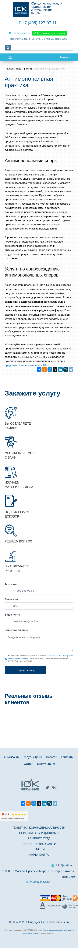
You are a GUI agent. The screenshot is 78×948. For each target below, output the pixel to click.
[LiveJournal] (65, 369)
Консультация (46, 763)
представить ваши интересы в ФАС (26, 365)
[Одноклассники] (44, 369)
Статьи (28, 763)
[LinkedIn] (60, 369)
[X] (55, 369)
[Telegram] (71, 369)
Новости (51, 757)
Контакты (67, 757)
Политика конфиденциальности (39, 827)
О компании (11, 757)
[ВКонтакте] (39, 369)
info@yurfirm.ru (21, 33)
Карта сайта (39, 854)
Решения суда (39, 838)
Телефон (10, 584)
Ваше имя (11, 599)
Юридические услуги (39, 843)
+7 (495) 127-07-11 (39, 22)
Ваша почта (12, 614)
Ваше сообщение (16, 629)
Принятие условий (31, 934)
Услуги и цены (32, 757)
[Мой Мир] (50, 369)
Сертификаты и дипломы (39, 833)
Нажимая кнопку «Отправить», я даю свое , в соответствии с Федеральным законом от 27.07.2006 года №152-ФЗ (40, 658)
